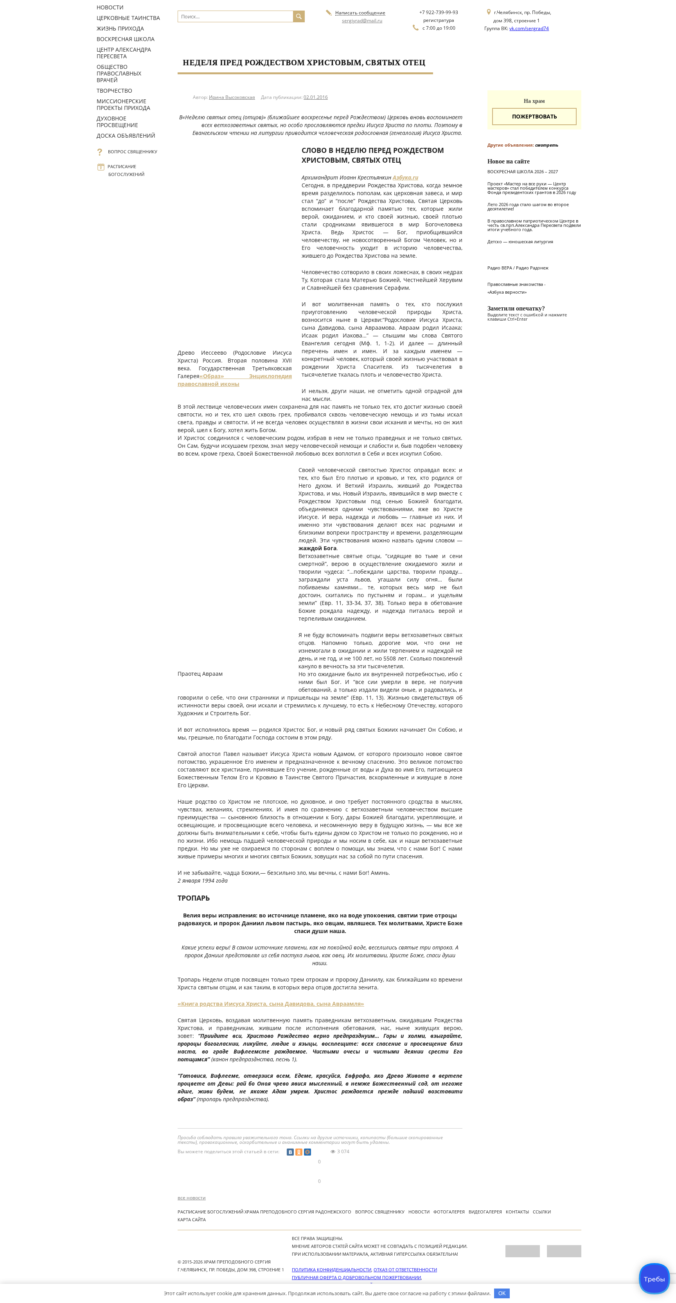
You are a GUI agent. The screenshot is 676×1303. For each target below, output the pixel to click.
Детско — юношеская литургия (520, 241)
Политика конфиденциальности (331, 1269)
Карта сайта (192, 1219)
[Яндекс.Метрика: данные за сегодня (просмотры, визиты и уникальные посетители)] (522, 1251)
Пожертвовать (534, 116)
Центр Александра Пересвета (124, 52)
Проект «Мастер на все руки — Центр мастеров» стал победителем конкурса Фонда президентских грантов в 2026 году (531, 188)
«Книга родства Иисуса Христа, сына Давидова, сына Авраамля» (271, 1003)
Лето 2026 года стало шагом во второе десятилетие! (528, 206)
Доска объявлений (126, 135)
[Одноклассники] (298, 1152)
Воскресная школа (126, 39)
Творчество (114, 90)
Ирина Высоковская (232, 97)
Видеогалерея (485, 1212)
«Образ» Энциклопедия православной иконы (235, 380)
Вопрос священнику (132, 151)
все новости (192, 1197)
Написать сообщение (360, 13)
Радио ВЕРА (499, 268)
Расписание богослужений (126, 170)
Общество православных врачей (119, 73)
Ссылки (542, 1212)
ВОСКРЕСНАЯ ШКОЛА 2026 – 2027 (522, 171)
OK (502, 1293)
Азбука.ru (405, 177)
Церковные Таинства (128, 17)
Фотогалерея (449, 1212)
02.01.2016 (316, 97)
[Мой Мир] (307, 1152)
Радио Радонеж (532, 268)
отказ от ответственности (405, 1269)
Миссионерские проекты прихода (123, 104)
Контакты (517, 1212)
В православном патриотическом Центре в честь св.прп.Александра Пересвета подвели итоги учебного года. (534, 225)
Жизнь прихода (120, 28)
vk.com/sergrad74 (529, 28)
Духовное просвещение (117, 121)
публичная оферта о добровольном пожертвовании (356, 1277)
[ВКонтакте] (290, 1152)
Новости (110, 7)
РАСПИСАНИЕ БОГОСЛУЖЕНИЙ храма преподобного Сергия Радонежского (264, 1212)
